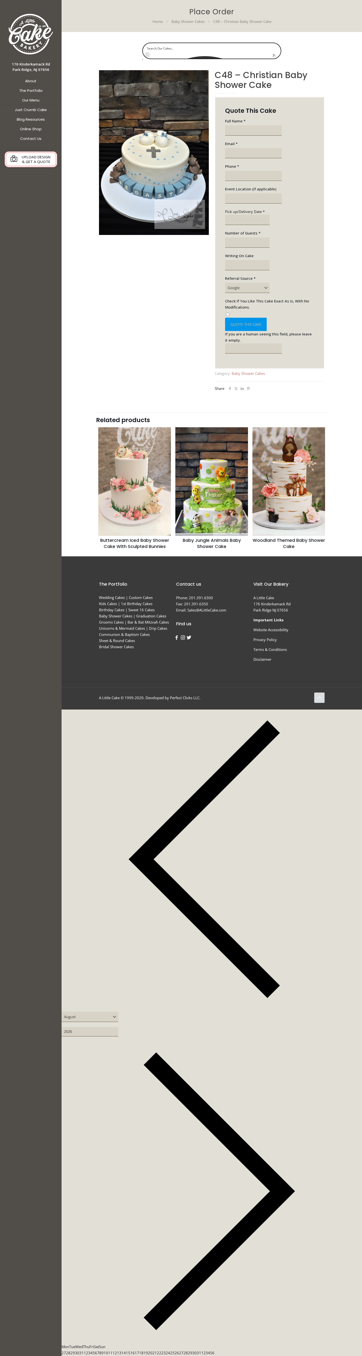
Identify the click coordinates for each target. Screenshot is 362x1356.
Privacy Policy (265, 639)
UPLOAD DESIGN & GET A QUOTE (36, 159)
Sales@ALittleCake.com (206, 610)
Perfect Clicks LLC (184, 697)
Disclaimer (262, 659)
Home (157, 21)
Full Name (235, 120)
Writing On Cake (239, 255)
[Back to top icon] (319, 698)
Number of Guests (243, 233)
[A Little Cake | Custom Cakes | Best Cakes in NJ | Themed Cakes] (31, 34)
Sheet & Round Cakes (117, 640)
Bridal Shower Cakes (116, 646)
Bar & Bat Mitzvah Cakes (148, 622)
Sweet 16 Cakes (141, 609)
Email (231, 143)
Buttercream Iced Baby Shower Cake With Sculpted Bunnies (134, 543)
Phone (232, 166)
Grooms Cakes (111, 622)
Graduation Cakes (151, 615)
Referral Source (240, 278)
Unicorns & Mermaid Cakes (122, 628)
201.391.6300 (201, 597)
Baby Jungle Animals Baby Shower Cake (212, 543)
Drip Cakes (158, 628)
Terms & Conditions (270, 649)
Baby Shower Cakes (188, 21)
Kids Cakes (108, 603)
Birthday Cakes (111, 609)
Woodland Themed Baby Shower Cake (289, 543)
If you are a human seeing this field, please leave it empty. (268, 337)
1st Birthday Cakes (136, 603)
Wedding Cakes (112, 597)
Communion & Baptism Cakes (124, 634)
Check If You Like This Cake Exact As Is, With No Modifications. (267, 304)
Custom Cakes (141, 597)
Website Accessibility (270, 629)
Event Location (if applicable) (250, 188)
